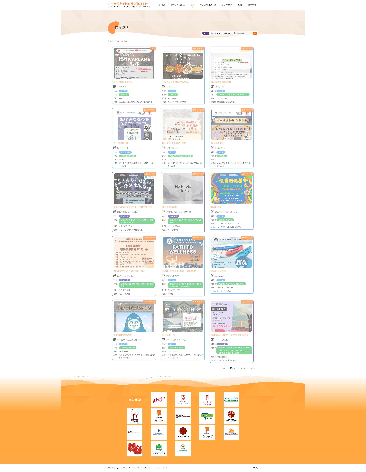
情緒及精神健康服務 (208, 5)
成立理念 (162, 5)
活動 (192, 5)
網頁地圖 (110, 468)
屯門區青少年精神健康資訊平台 (129, 5)
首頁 (111, 41)
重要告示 (255, 468)
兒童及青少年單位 (178, 5)
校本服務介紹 (226, 5)
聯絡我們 (252, 5)
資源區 (240, 5)
